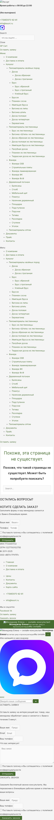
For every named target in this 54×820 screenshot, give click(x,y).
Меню (3, 53)
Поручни (16, 211)
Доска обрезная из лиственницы (28, 138)
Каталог (10, 64)
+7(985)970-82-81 (8, 20)
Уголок (15, 226)
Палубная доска (20, 149)
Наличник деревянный (23, 200)
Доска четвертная (20, 119)
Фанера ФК (17, 175)
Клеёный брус (22, 94)
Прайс (9, 237)
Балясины (16, 186)
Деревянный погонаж (19, 182)
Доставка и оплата (15, 61)
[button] (27, 248)
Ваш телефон (6, 739)
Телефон (4, 528)
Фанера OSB (18, 163)
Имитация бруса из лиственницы (28, 145)
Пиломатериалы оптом (20, 230)
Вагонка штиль (19, 112)
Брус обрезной (22, 86)
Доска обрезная (22, 75)
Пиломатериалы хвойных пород (24, 68)
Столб (15, 189)
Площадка (17, 204)
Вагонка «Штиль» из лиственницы (28, 134)
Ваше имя (5, 522)
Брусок (15, 97)
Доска (15, 72)
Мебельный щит (19, 193)
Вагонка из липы (20, 108)
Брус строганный (23, 90)
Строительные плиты (22, 167)
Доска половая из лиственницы (27, 141)
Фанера (12, 160)
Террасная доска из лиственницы (28, 156)
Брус (14, 83)
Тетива (15, 215)
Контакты (10, 241)
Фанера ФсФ (18, 178)
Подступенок (18, 208)
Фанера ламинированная (24, 171)
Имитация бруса (20, 105)
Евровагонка (18, 123)
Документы (11, 233)
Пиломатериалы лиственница (23, 127)
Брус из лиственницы (22, 130)
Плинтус (16, 197)
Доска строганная (23, 79)
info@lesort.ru (6, 23)
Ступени (16, 222)
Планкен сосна (19, 101)
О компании (11, 57)
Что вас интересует (9, 743)
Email (2, 733)
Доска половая (19, 116)
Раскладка (17, 219)
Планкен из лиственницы (24, 152)
